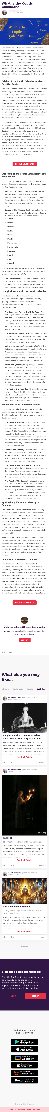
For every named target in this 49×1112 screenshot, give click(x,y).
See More (24, 946)
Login (13, 996)
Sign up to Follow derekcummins (24, 1109)
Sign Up (24, 640)
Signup (35, 996)
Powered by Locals (24, 1104)
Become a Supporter (24, 164)
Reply (43, 762)
